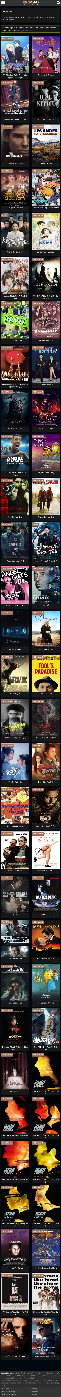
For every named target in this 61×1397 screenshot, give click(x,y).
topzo (3, 1385)
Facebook (33, 1394)
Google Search (24, 30)
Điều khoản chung (8, 1391)
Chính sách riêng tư (9, 1394)
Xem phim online (7, 1373)
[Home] (31, 3)
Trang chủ (34, 1391)
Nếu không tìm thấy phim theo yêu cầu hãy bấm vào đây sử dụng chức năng (29, 29)
